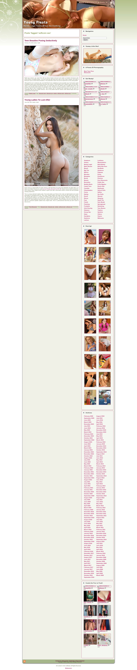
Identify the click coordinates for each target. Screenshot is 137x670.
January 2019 (88, 533)
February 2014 (100, 466)
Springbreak (101, 204)
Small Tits (101, 200)
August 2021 (88, 479)
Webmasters (68, 668)
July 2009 (99, 567)
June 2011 (99, 521)
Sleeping (100, 198)
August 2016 (100, 416)
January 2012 (100, 509)
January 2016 (100, 428)
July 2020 (87, 499)
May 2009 (99, 571)
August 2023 (88, 442)
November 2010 (101, 535)
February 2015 (100, 442)
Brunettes (87, 182)
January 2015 (100, 444)
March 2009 (100, 575)
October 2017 (88, 555)
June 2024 (87, 428)
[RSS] (24, 661)
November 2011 (101, 513)
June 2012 (99, 501)
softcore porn (60, 93)
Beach (86, 168)
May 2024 (87, 430)
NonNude (101, 168)
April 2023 (87, 446)
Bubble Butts (88, 184)
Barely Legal (32, 93)
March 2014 (100, 464)
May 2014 (99, 460)
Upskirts (100, 212)
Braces (86, 180)
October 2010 (100, 537)
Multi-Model (101, 164)
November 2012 (101, 491)
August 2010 (100, 541)
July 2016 (99, 418)
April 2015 (99, 438)
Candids (86, 188)
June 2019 (87, 523)
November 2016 (89, 573)
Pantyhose (101, 176)
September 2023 (89, 440)
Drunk (86, 196)
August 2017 (88, 557)
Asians (86, 162)
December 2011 (101, 511)
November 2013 (101, 472)
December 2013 (101, 470)
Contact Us (58, 660)
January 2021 (88, 489)
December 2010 (101, 533)
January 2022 (88, 470)
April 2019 (87, 527)
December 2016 (89, 571)
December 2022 (89, 452)
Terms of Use (65, 660)
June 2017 (87, 559)
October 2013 (100, 474)
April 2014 (99, 462)
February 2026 (88, 416)
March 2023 (87, 448)
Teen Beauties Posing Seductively (41, 40)
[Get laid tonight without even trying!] (97, 55)
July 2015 (99, 434)
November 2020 (89, 491)
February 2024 (88, 434)
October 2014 (100, 450)
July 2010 (99, 543)
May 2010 (99, 547)
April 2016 (99, 424)
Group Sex (87, 212)
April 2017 (87, 563)
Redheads (101, 188)
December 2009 (101, 557)
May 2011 (99, 523)
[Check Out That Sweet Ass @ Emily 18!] (69, 28)
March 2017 (87, 565)
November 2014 (101, 448)
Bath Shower (88, 166)
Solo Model (101, 202)
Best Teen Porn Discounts (89, 71)
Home (84, 35)
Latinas (86, 220)
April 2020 (87, 505)
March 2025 (87, 422)
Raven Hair (101, 186)
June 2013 (99, 479)
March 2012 (100, 505)
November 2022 (89, 454)
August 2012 (100, 497)
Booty (86, 178)
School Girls (101, 190)
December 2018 (89, 535)
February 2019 (88, 531)
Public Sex (101, 182)
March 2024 (87, 432)
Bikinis (86, 172)
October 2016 (88, 575)
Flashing (87, 204)
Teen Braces (101, 208)
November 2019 (89, 513)
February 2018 (88, 551)
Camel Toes (87, 186)
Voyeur (100, 216)
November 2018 (89, 537)
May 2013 (99, 482)
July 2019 (87, 521)
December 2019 (89, 511)
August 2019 (88, 519)
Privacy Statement (80, 660)
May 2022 (87, 464)
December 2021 (89, 472)
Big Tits (86, 170)
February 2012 (100, 507)
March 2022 (87, 466)
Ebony (86, 198)
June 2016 (99, 420)
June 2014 (99, 458)
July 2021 (87, 482)
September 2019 (89, 517)
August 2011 (100, 517)
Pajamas (100, 172)
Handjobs (87, 216)
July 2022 (87, 460)
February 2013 (100, 486)
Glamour (86, 210)
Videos (100, 214)
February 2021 (88, 487)
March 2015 (100, 440)
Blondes (86, 174)
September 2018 (89, 541)
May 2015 (99, 436)
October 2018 (88, 539)
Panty (99, 174)
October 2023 (88, 438)
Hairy (85, 214)
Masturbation (102, 162)
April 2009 (99, 573)
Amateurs (87, 160)
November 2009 (101, 559)
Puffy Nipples (102, 184)
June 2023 (87, 444)
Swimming (101, 206)
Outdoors (101, 170)
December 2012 (101, 489)
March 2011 (100, 527)
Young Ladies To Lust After (37, 100)
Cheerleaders (88, 190)
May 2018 (87, 547)
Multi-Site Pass (102, 166)
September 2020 (89, 495)
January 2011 (100, 531)
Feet (85, 200)
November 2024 (89, 424)
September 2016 (89, 577)
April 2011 (99, 525)
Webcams (101, 218)
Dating (86, 194)
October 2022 (88, 456)
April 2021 (87, 486)
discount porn (42, 93)
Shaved (100, 196)
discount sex (50, 93)
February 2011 (100, 529)
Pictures (100, 178)
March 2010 (100, 551)
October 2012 (100, 493)
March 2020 (87, 507)
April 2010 (99, 549)
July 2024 (87, 426)
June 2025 (87, 420)
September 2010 (101, 539)
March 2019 (87, 529)
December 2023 (89, 436)
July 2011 (99, 519)
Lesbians (100, 160)
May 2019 (87, 525)
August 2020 (88, 497)
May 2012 (99, 503)
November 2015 (101, 432)
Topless (100, 210)
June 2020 (87, 501)
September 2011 (101, 515)
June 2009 (99, 569)
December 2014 (101, 446)
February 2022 (88, 468)
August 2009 (100, 565)
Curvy (86, 192)
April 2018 (87, 549)
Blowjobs (87, 176)
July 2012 (99, 499)
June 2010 (99, 545)
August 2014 (100, 454)
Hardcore (87, 218)
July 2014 (99, 456)
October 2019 (88, 515)
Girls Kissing (88, 208)
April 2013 (99, 483)
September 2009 (101, 563)
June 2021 (87, 483)
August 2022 (88, 458)
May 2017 (87, 561)
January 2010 (100, 555)
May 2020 (87, 503)
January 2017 (88, 569)
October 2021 (88, 476)
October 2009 (100, 561)
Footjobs (87, 206)
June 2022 (87, 462)
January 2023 (88, 450)
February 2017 (88, 567)
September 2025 (89, 418)
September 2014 (101, 452)
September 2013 (101, 476)
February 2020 (88, 509)
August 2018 (88, 543)
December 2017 (89, 553)
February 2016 (100, 426)
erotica (55, 93)
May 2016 (99, 422)
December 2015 (101, 430)
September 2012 (101, 495)
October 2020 (88, 493)
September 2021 (89, 478)
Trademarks (72, 660)
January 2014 (100, 468)
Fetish (86, 202)
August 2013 (100, 478)
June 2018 (87, 545)
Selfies (100, 192)
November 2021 (89, 474)
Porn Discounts (33, 206)
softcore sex (68, 93)
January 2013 (100, 487)
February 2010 (100, 553)
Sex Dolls (101, 194)
